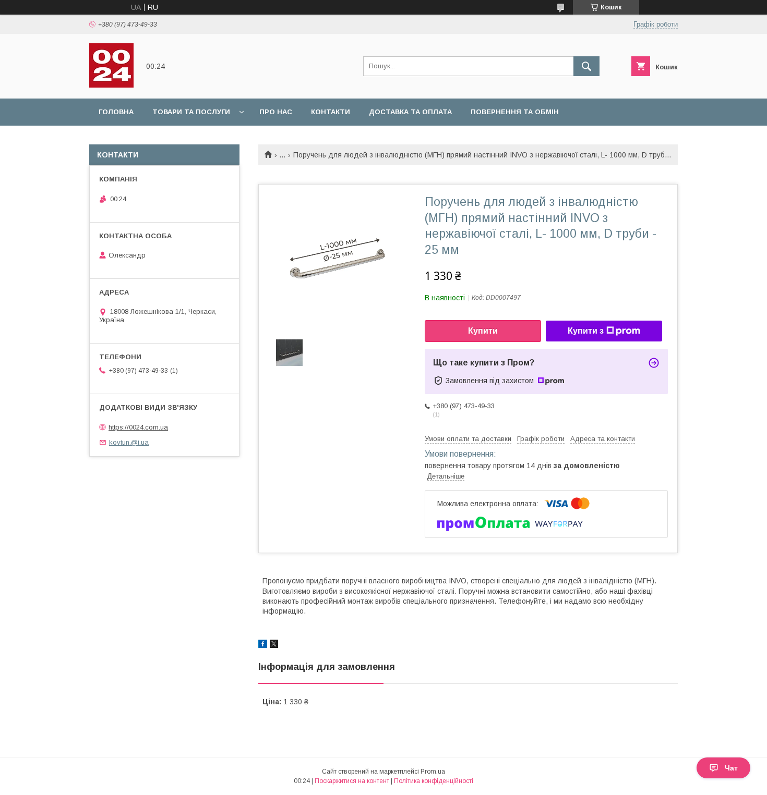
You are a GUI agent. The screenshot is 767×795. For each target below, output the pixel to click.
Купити (483, 330)
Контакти (330, 112)
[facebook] (262, 645)
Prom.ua (433, 771)
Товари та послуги (191, 112)
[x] (274, 645)
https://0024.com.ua (138, 427)
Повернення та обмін (515, 112)
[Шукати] (586, 66)
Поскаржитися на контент (352, 781)
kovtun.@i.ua (129, 442)
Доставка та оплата (410, 112)
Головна (116, 112)
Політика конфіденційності (433, 781)
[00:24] (111, 85)
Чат (731, 768)
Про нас (275, 112)
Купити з (586, 330)
